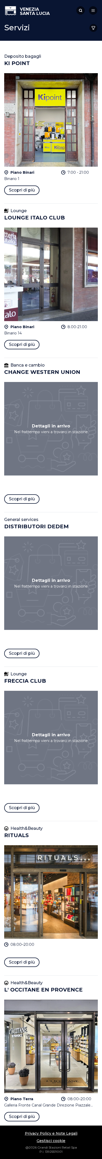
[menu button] (93, 10)
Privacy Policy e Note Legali (51, 1133)
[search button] (80, 10)
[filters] (93, 28)
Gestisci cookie (51, 1140)
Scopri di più (22, 190)
